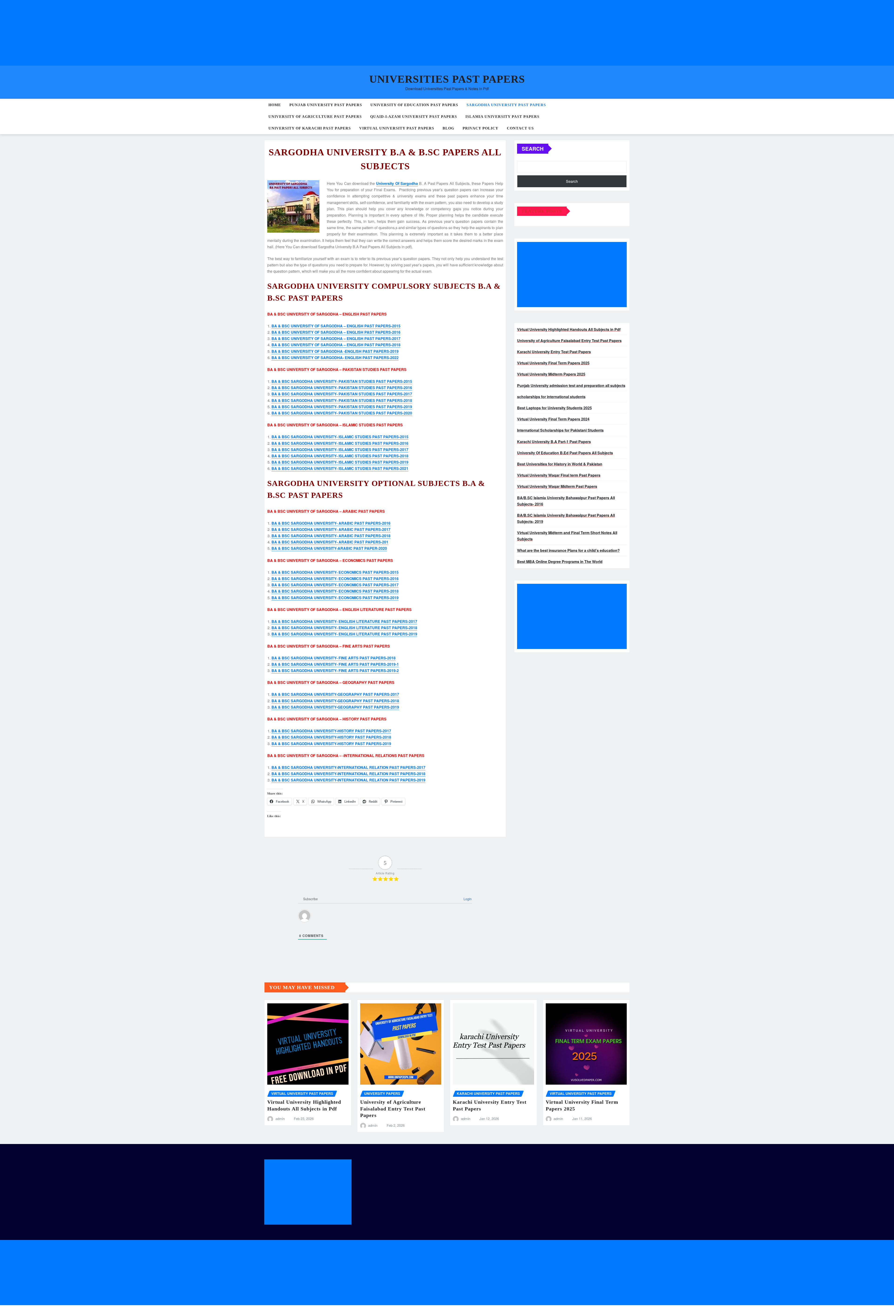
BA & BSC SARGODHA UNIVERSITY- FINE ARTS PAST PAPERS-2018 (333, 658)
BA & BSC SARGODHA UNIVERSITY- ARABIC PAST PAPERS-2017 (330, 529)
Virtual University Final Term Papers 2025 (553, 363)
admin (280, 1118)
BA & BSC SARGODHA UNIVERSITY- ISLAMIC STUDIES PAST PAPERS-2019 (339, 462)
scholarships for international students (551, 396)
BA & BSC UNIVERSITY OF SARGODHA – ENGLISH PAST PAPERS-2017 (335, 338)
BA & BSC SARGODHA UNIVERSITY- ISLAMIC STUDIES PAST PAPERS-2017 (339, 449)
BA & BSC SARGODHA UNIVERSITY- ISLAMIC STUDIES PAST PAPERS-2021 (339, 468)
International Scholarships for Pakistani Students (560, 430)
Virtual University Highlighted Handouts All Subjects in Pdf (568, 329)
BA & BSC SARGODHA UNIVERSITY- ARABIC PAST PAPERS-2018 (330, 535)
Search (533, 148)
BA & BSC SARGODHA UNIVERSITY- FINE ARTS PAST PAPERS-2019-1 (335, 664)
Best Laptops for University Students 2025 (554, 408)
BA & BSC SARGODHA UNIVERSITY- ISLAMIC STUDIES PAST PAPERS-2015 (339, 436)
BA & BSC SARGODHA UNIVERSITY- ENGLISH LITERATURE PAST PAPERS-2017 (344, 621)
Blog (448, 128)
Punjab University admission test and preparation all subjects (571, 385)
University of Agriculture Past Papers (315, 117)
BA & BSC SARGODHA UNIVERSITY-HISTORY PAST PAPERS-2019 (331, 743)
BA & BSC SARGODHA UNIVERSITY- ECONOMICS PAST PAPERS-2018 (335, 591)
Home (274, 105)
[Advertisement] (141, 32)
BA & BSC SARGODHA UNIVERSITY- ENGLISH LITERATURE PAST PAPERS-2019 (344, 634)
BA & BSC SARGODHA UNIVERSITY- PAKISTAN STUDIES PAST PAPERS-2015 (341, 381)
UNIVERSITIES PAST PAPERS (447, 79)
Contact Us (520, 128)
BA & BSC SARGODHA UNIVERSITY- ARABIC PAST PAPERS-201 (329, 542)
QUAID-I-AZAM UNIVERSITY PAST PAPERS (413, 117)
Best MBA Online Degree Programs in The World (560, 561)
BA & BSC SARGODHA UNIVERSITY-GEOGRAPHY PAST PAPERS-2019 (335, 707)
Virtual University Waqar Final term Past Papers (558, 475)
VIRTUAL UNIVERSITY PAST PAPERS (396, 128)
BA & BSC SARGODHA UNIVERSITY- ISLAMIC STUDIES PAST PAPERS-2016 (339, 443)
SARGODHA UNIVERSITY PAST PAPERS (506, 105)
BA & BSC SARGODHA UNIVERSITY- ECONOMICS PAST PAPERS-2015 (335, 572)
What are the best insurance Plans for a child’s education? (568, 550)
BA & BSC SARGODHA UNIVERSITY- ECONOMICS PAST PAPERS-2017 (335, 584)
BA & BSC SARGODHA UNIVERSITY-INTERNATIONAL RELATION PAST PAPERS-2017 (348, 767)
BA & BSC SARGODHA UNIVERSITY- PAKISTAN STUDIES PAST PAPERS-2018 (341, 400)
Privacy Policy (480, 128)
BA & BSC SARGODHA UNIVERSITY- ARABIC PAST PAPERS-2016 (330, 523)
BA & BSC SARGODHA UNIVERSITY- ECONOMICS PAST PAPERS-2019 (335, 597)
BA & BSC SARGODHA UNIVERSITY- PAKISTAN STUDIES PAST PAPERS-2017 (341, 394)
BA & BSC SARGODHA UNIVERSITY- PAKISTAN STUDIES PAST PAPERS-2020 (341, 413)
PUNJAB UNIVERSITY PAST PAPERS (325, 105)
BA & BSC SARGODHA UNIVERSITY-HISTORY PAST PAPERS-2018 (331, 737)
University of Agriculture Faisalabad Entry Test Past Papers (569, 340)
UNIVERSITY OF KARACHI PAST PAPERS (309, 128)
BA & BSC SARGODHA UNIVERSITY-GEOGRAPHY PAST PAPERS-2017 (335, 694)
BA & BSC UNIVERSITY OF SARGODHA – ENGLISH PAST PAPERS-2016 (335, 332)
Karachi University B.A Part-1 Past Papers (554, 441)
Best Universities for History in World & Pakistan (559, 464)
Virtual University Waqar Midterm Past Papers (557, 486)
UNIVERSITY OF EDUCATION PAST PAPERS (414, 105)
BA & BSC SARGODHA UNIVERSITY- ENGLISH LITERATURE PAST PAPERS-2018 (344, 627)
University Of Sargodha (397, 183)
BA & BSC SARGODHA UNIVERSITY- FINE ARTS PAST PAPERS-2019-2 (335, 670)
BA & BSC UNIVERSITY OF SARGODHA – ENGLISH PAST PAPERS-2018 (335, 344)
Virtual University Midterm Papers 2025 (551, 374)
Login (467, 898)
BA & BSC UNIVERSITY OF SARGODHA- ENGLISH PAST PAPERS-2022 (335, 357)
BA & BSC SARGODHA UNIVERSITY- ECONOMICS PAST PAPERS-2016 (335, 578)
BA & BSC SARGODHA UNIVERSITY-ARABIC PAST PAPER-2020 (329, 548)
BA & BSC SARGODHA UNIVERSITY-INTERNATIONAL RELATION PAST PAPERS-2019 (348, 780)
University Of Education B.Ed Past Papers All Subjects (565, 452)
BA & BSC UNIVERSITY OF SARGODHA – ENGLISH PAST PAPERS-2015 (335, 326)
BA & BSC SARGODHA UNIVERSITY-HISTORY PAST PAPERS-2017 (331, 730)
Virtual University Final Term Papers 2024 (553, 419)
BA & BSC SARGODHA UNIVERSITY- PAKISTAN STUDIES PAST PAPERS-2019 (341, 406)
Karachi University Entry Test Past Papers (554, 351)
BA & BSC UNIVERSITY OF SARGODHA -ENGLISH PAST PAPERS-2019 (335, 351)
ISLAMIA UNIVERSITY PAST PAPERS (502, 117)
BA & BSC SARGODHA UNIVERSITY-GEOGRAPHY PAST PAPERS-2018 (335, 700)
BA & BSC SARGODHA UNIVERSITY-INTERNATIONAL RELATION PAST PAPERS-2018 (348, 773)
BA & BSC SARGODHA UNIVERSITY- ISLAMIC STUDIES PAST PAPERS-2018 (339, 455)
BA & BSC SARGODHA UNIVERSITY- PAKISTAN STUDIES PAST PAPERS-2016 (341, 387)
